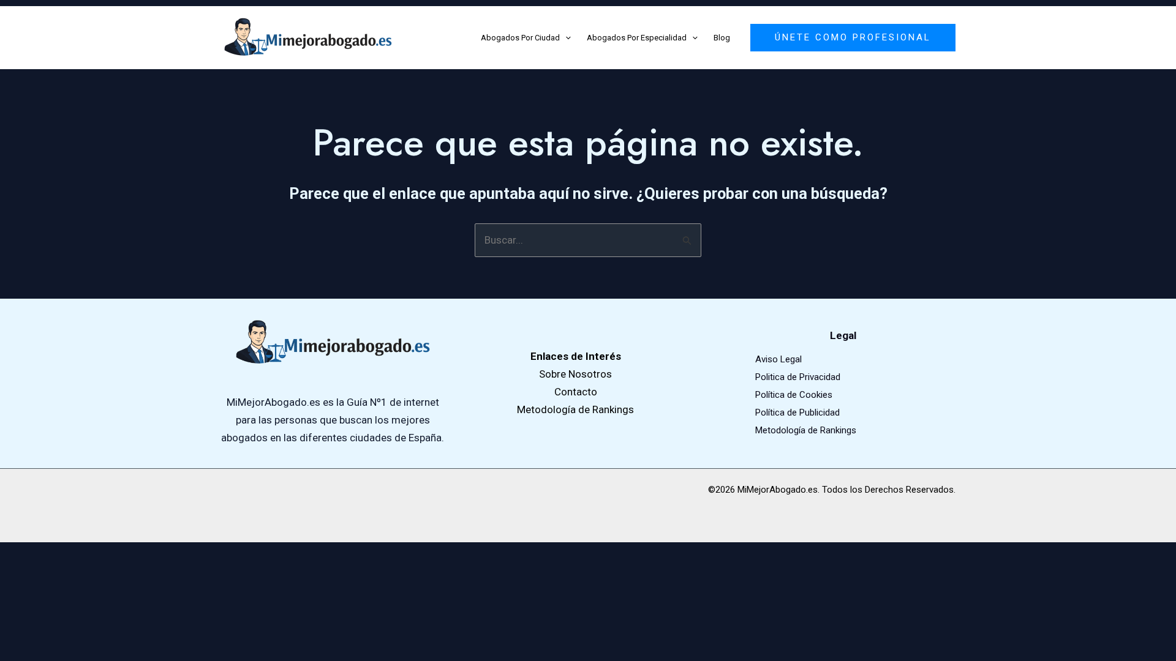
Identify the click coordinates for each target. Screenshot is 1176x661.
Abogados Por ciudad (520, 37)
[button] (565, 37)
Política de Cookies (793, 394)
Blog (722, 37)
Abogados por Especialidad (637, 37)
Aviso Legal (778, 359)
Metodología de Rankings (805, 430)
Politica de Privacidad (797, 377)
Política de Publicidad (797, 412)
